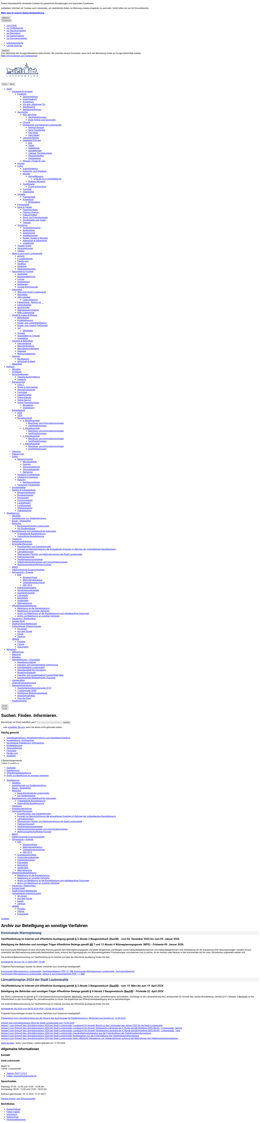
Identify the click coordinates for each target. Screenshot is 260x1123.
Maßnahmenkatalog (32, 580)
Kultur (20, 166)
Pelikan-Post (18, 454)
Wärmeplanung (24, 603)
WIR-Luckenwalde (25, 312)
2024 (19, 415)
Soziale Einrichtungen (27, 287)
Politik (15, 456)
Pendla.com (23, 261)
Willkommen (18, 652)
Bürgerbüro (28, 405)
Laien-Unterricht (30, 300)
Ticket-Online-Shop (37, 186)
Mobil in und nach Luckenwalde (27, 253)
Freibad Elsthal (30, 215)
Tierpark (27, 222)
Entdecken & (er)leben (22, 91)
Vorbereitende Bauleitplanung (31, 533)
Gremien (27, 464)
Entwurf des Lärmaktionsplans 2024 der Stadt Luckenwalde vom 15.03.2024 (37, 1023)
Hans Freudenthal (36, 130)
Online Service (24, 400)
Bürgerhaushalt (24, 418)
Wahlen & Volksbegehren (24, 490)
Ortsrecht (16, 451)
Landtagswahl (24, 505)
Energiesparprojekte (26, 587)
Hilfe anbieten (24, 297)
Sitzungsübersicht (31, 467)
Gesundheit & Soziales (22, 271)
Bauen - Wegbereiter (21, 521)
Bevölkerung (23, 359)
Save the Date (24, 698)
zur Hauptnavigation (16, 30)
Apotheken (22, 274)
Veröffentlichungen (37, 117)
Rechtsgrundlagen (31, 482)
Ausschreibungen (20, 374)
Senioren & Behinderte (22, 341)
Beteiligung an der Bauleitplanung (33, 608)
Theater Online (24, 246)
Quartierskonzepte (26, 593)
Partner (20, 644)
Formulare (22, 392)
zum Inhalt (11, 25)
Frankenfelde (29, 197)
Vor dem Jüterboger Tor (34, 104)
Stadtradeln (22, 600)
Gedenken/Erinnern (32, 140)
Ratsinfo (21, 479)
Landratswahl (23, 503)
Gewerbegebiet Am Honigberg (31, 670)
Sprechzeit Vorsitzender (28, 485)
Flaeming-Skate (30, 210)
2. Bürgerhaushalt (31, 436)
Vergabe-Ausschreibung (28, 377)
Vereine (20, 251)
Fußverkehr (22, 595)
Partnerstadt (23, 204)
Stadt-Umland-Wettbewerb (24, 623)
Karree (20, 634)
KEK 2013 (27, 585)
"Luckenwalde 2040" (27, 690)
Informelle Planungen (22, 544)
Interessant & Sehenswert (35, 240)
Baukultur (16, 523)
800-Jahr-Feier (29, 114)
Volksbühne (28, 192)
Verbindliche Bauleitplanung (30, 536)
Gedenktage (34, 148)
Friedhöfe (21, 94)
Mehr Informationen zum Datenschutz (19, 56)
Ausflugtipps (29, 230)
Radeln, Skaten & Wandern (35, 238)
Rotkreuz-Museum (37, 181)
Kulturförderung (30, 168)
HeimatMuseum (35, 176)
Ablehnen (5, 18)
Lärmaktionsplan (25, 551)
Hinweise (21, 351)
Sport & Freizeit (24, 207)
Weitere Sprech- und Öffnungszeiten (18, 1098)
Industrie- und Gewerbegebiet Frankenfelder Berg (40, 675)
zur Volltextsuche (14, 28)
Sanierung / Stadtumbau (24, 618)
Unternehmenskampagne (24, 683)
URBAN (15, 639)
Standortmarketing (26, 695)
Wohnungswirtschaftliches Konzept (34, 564)
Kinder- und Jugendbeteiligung (31, 323)
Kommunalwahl (24, 500)
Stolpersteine (34, 158)
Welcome (16, 654)
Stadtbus (21, 264)
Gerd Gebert (33, 135)
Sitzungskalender (31, 469)
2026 (19, 413)
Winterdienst (34, 202)
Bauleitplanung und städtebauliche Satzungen (34, 531)
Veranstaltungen (25, 248)
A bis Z (20, 384)
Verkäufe (21, 379)
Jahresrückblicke (31, 138)
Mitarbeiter (28, 330)
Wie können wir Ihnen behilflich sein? (18, 722)
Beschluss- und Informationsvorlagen (46, 423)
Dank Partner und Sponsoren (42, 120)
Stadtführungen (30, 235)
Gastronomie (29, 233)
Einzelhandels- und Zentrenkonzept (34, 546)
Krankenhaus (23, 282)
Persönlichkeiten (36, 156)
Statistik (16, 356)
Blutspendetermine (26, 276)
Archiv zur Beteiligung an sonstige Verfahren (38, 616)
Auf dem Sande (24, 631)
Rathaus (10, 366)
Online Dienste (24, 397)
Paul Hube (33, 132)
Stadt (9, 89)
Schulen (21, 333)
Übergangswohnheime (28, 310)
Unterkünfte (28, 243)
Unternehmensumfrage (34, 582)
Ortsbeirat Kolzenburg (27, 477)
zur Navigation (13, 33)
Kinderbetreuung (25, 320)
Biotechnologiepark (26, 672)
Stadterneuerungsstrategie (30, 559)
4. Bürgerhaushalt (31, 420)
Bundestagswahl (25, 495)
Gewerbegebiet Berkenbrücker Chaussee (36, 677)
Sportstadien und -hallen (34, 220)
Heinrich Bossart (36, 127)
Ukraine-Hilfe (23, 307)
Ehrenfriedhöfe (30, 99)
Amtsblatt (16, 371)
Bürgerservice (18, 382)
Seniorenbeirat (24, 343)
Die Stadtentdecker (26, 528)
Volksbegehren (24, 510)
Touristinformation (32, 228)
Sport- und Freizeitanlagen (35, 217)
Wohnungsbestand (26, 354)
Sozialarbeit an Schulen (28, 336)
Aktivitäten (22, 294)
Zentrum (21, 636)
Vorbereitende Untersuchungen (26, 626)
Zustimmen (6, 21)
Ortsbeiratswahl (24, 508)
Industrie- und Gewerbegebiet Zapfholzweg (37, 665)
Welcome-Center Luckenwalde (31, 292)
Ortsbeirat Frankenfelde (28, 474)
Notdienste (22, 284)
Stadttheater (29, 184)
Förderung (17, 539)
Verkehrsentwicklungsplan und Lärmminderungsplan (42, 562)
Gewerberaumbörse (26, 662)
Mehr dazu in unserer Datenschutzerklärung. (23, 13)
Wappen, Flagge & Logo (34, 161)
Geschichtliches (30, 96)
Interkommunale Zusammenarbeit (28, 569)
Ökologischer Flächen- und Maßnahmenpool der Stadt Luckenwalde (49, 554)
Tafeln (31, 145)
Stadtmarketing (19, 701)
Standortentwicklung (22, 685)
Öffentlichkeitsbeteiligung (24, 605)
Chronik (26, 122)
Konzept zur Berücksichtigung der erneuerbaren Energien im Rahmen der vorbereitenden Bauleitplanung (66, 549)
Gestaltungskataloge (22, 541)
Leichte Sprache (14, 45)
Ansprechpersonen (26, 389)
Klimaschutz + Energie (22, 572)
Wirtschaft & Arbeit (26, 361)
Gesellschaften (24, 395)
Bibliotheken (23, 318)
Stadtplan (22, 266)
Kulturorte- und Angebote (34, 171)
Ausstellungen (35, 150)
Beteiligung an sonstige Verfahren (33, 611)
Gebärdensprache (14, 43)
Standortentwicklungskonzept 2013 (34, 688)
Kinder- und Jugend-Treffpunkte (32, 325)
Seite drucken (7, 1043)
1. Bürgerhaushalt (31, 443)
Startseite (11, 768)
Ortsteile (21, 194)
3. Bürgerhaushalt (31, 428)
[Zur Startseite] (22, 81)
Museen (26, 174)
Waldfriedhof (29, 107)
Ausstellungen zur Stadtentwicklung (29, 518)
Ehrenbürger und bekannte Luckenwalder (42, 125)
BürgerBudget (18, 410)
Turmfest (27, 189)
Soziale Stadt (18, 621)
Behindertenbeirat (25, 346)
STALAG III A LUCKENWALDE (47, 179)
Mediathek (17, 364)
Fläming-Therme (30, 212)
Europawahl (23, 497)
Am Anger (22, 629)
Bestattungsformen (32, 109)
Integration (17, 289)
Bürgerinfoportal (25, 459)
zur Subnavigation (15, 36)
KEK (19, 575)
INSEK (15, 567)
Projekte (21, 641)
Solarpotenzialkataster (28, 590)
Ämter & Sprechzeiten (27, 387)
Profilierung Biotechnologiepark (32, 693)
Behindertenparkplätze (28, 348)
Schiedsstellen (19, 487)
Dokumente (22, 647)
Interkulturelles (24, 305)
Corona (20, 279)
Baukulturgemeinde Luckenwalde (33, 526)
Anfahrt (21, 256)
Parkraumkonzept (25, 557)
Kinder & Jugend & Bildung (24, 315)
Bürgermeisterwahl (26, 492)
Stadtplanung (13, 513)
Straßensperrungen (26, 269)
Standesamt (28, 407)
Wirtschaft (11, 649)
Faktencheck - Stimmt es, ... (30, 302)
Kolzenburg (28, 102)
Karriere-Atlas (18, 680)
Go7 (19, 328)
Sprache (5, 51)
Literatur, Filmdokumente (40, 153)
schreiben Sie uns (16, 727)
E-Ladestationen (25, 258)
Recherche (28, 472)
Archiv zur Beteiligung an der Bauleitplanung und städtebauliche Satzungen (53, 613)
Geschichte (22, 112)
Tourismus (22, 225)
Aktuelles (16, 369)
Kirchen (21, 163)
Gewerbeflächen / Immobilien (26, 659)
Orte (30, 143)
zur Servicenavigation (16, 38)
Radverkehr (22, 598)
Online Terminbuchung (28, 402)
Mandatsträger (30, 461)
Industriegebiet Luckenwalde (31, 667)
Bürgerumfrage (30, 577)
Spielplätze (22, 338)
